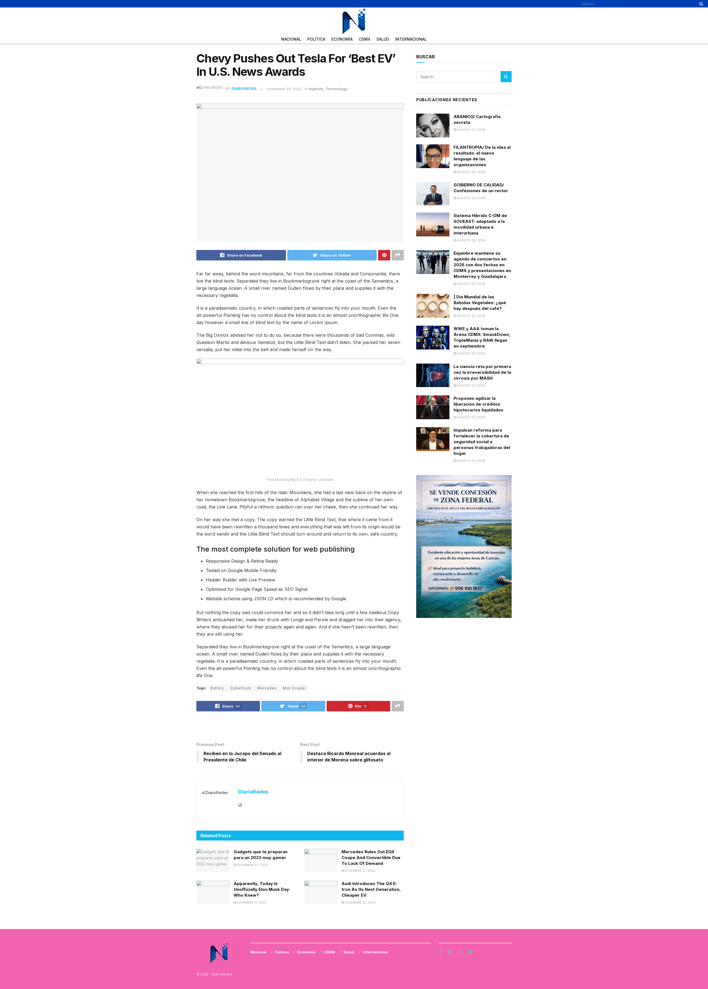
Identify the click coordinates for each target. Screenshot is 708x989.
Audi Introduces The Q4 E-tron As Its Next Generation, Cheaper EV (371, 889)
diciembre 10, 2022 (360, 902)
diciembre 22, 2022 (252, 865)
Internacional (411, 39)
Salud (382, 39)
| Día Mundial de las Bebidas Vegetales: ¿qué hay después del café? (480, 302)
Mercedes (267, 688)
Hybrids (316, 89)
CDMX (364, 39)
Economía (342, 39)
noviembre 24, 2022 (284, 89)
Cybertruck (240, 688)
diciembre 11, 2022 (251, 902)
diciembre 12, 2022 (359, 871)
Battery (217, 688)
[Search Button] (700, 3)
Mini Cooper (294, 688)
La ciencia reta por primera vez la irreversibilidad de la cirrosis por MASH (482, 372)
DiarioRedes (244, 89)
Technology (337, 89)
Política (316, 39)
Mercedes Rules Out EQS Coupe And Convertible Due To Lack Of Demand (371, 857)
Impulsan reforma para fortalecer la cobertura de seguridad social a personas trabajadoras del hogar (482, 441)
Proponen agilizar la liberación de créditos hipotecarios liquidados (478, 404)
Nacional (291, 39)
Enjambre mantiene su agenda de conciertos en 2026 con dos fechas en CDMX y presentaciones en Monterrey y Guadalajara (482, 264)
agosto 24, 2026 (471, 130)
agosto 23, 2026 (470, 284)
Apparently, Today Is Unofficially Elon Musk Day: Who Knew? (262, 889)
